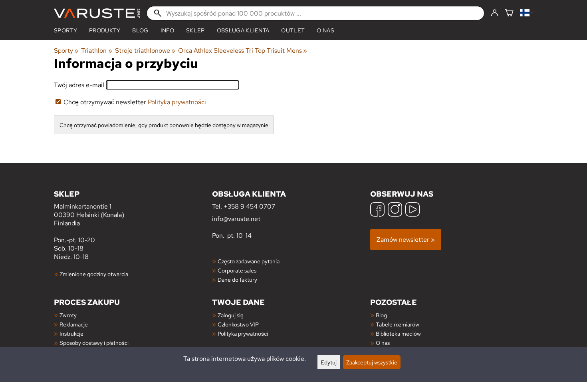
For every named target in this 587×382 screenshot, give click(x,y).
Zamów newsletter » (406, 239)
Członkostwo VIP (238, 324)
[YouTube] (412, 210)
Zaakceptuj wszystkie (371, 362)
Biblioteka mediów (398, 333)
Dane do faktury (237, 279)
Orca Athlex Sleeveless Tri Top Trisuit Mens (242, 50)
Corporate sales (237, 270)
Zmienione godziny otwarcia (93, 274)
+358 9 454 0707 (249, 206)
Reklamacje (73, 324)
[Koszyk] (509, 13)
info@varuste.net (236, 219)
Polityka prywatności (177, 102)
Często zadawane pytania (249, 261)
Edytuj (329, 362)
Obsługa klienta (243, 30)
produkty (105, 30)
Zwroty (68, 315)
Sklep (195, 30)
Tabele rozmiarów (397, 324)
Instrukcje (71, 333)
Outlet (293, 30)
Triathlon (96, 50)
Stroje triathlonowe (145, 50)
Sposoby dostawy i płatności (94, 342)
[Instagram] (395, 210)
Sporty (65, 30)
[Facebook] (377, 210)
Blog (381, 315)
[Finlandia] (526, 13)
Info (167, 30)
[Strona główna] (97, 13)
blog (140, 30)
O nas (325, 30)
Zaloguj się (231, 315)
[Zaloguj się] (494, 13)
